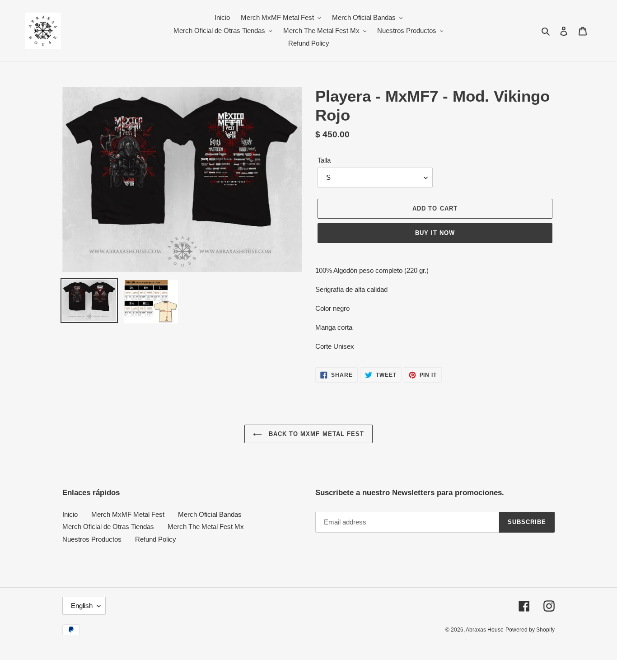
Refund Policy (155, 539)
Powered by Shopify (530, 630)
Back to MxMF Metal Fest (315, 434)
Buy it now (435, 232)
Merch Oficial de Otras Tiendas (108, 526)
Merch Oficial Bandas (210, 514)
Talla (324, 160)
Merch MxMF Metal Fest (127, 514)
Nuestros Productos (92, 539)
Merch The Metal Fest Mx (206, 526)
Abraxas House (485, 630)
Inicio (70, 514)
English (82, 605)
